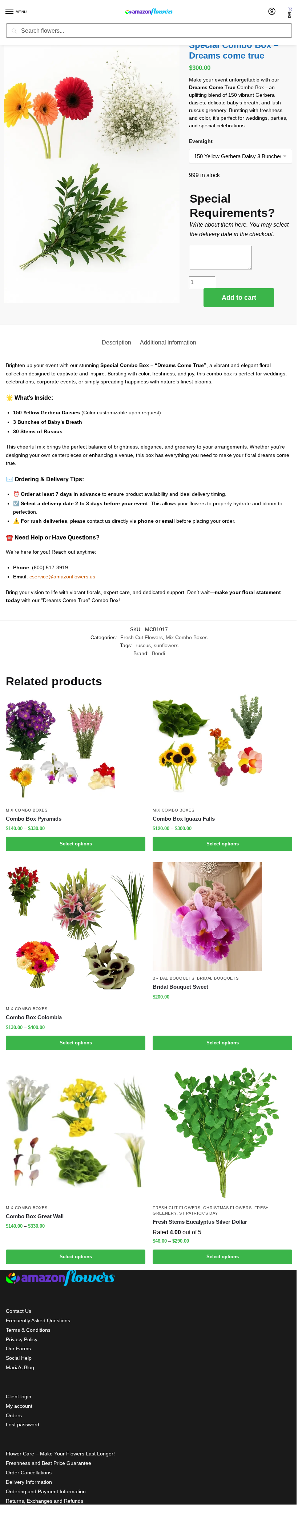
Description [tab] (116, 342)
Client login (18, 1396)
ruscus (143, 645)
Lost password (22, 1424)
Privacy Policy (21, 1339)
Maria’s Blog (20, 1367)
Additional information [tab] (168, 342)
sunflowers (166, 645)
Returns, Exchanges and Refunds (44, 1501)
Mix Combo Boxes (187, 637)
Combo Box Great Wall (35, 1216)
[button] (290, 12)
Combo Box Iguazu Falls (184, 819)
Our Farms (18, 1348)
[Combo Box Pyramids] (75, 748)
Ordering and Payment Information (46, 1491)
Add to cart (239, 297)
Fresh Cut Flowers (141, 637)
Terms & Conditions (28, 1330)
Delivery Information (29, 1482)
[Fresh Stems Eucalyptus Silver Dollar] (222, 1131)
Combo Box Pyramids (33, 819)
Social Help (19, 1358)
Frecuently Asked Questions (38, 1320)
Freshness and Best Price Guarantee (48, 1463)
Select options (76, 843)
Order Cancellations (29, 1472)
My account (19, 1406)
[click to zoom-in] (92, 171)
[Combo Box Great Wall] (75, 1131)
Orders (14, 1415)
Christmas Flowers (227, 1208)
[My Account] (271, 12)
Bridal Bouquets (173, 978)
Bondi (158, 653)
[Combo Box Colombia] (75, 932)
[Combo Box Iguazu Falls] (222, 748)
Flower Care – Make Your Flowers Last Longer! (60, 1454)
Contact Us (18, 1311)
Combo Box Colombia (34, 1017)
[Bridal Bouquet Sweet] (222, 916)
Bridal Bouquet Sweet (180, 987)
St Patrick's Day (198, 1213)
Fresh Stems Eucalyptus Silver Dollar (200, 1222)
